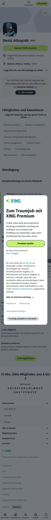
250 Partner (30, 263)
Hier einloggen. (12, 253)
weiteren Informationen (22, 289)
